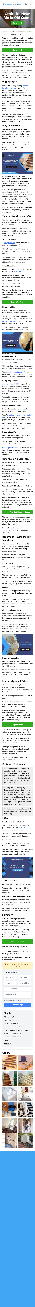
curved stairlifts (18, 271)
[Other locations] (26, 4)
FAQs (6, 1040)
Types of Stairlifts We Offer (14, 1023)
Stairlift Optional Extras (12, 1033)
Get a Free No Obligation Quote (17, 512)
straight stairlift (9, 243)
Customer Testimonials (12, 1037)
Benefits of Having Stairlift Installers (17, 1030)
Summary (7, 1043)
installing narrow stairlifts (11, 321)
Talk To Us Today (17, 941)
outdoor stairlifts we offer (16, 372)
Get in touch (17, 23)
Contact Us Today (17, 302)
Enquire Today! (17, 725)
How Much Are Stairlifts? (13, 1027)
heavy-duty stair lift (11, 384)
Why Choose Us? (10, 1020)
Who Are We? (9, 1017)
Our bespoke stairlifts (10, 448)
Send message (17, 1005)
